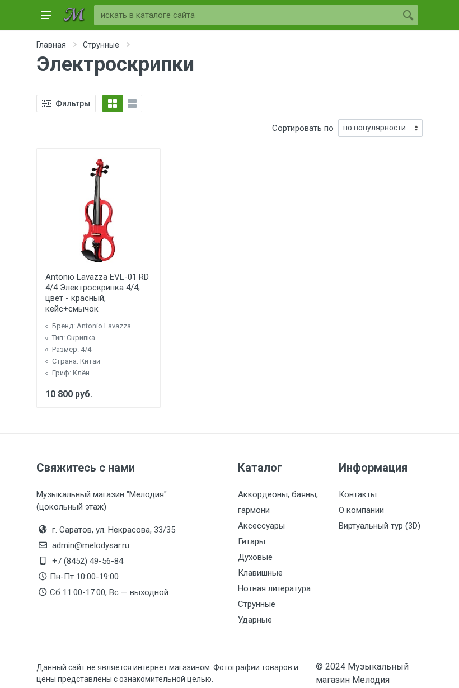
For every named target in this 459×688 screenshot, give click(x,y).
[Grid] (112, 103)
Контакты (358, 494)
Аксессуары (261, 526)
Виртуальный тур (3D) (379, 526)
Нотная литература (274, 588)
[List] (132, 103)
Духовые (255, 557)
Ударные (255, 620)
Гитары (251, 541)
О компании (361, 510)
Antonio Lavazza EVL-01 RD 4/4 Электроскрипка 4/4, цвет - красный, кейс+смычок (97, 293)
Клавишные (260, 573)
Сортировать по (303, 128)
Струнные (256, 604)
